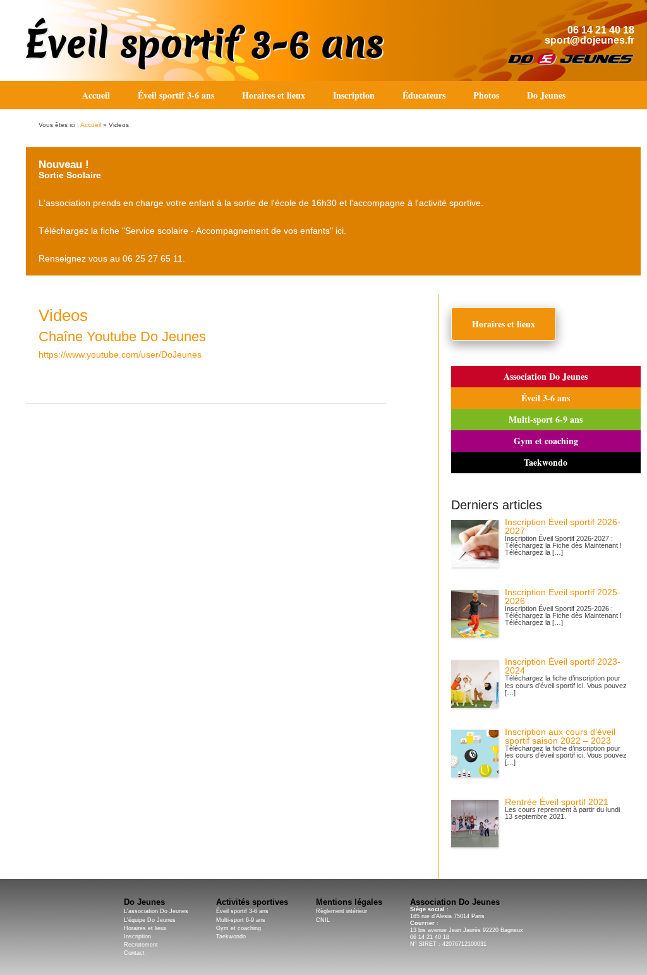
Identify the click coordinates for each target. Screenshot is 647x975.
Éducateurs (423, 95)
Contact (134, 953)
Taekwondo (545, 462)
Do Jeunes (546, 95)
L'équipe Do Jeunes (150, 920)
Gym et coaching (546, 440)
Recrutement (141, 945)
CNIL (323, 920)
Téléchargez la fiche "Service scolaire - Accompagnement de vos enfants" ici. (192, 231)
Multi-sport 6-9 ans (546, 419)
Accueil (96, 95)
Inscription (354, 95)
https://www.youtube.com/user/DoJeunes (120, 354)
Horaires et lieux (273, 95)
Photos (486, 95)
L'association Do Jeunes (156, 911)
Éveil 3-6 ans (545, 397)
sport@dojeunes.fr (589, 40)
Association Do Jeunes (546, 376)
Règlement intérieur (341, 911)
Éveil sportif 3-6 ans (204, 43)
